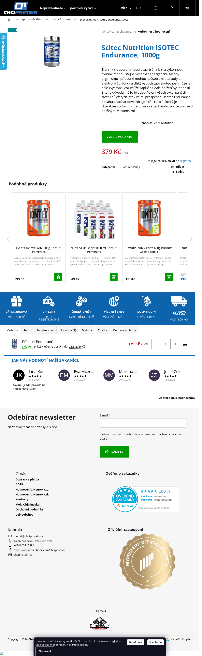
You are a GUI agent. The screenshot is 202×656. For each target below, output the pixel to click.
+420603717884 (24, 545)
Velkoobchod (25, 514)
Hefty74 (101, 611)
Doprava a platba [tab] (124, 330)
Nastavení (45, 651)
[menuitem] (52, 8)
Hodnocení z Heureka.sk (32, 494)
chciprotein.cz (23, 554)
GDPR (19, 484)
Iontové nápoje (131, 167)
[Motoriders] (99, 623)
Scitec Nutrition (163, 123)
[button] (8, 239)
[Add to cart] (58, 277)
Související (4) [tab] (45, 330)
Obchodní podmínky (30, 509)
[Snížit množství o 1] (156, 344)
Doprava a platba (27, 479)
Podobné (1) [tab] (68, 330)
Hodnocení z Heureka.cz (32, 489)
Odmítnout (135, 642)
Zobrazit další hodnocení (176, 398)
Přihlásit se (114, 452)
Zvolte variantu (119, 137)
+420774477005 (24, 541)
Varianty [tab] (12, 330)
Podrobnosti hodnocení (153, 31)
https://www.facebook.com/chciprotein (39, 550)
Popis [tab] (27, 330)
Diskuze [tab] (87, 330)
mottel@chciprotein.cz (28, 536)
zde (85, 644)
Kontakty (22, 499)
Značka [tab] (102, 330)
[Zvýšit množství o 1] (175, 344)
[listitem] (38, 238)
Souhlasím (155, 642)
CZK (139, 8)
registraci (186, 161)
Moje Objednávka (27, 504)
